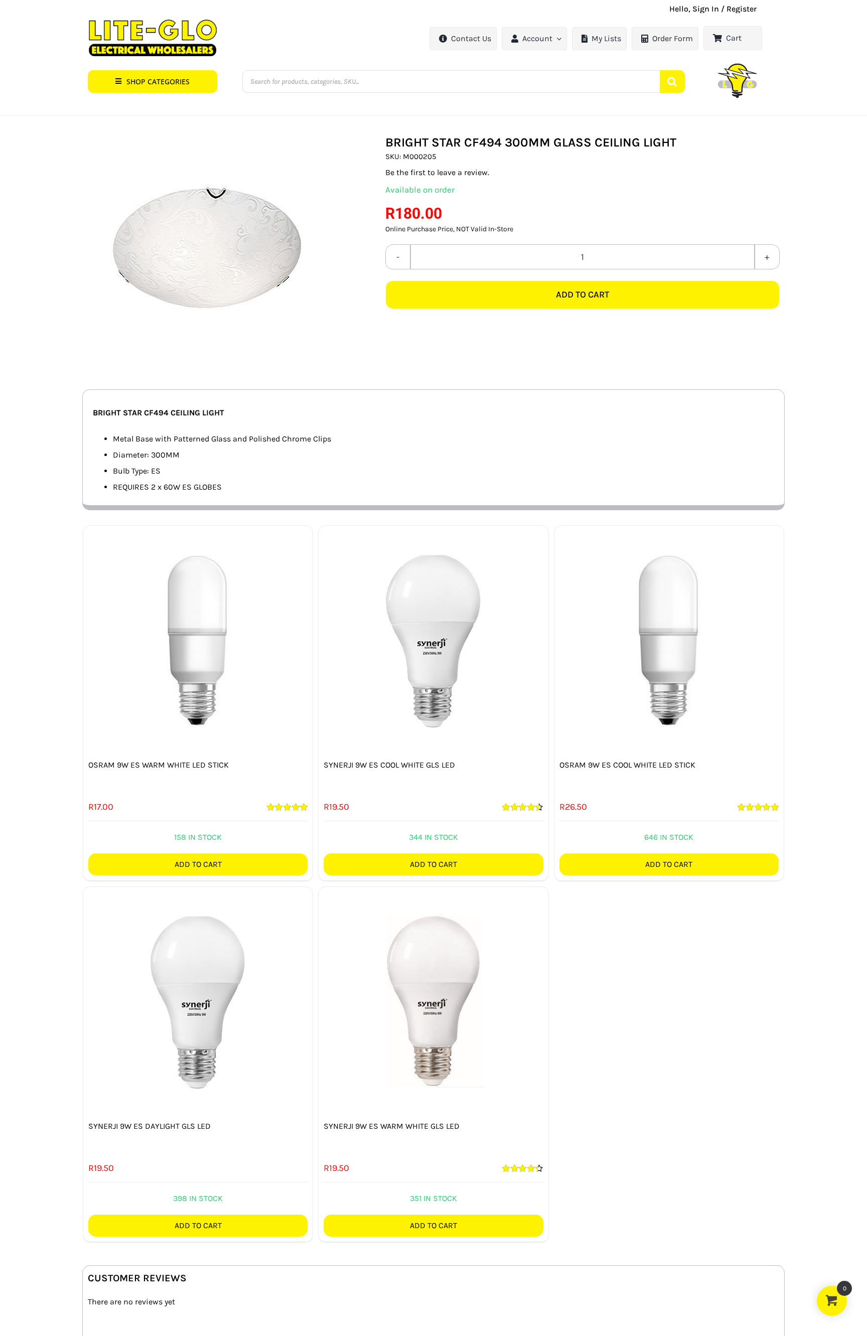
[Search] (672, 81)
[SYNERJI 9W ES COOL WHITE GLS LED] (433, 640)
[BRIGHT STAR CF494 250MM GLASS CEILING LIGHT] (207, 246)
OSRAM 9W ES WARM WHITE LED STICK (158, 765)
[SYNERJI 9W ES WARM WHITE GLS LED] (433, 1001)
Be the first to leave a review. (437, 172)
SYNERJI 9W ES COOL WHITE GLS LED (389, 765)
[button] (152, 81)
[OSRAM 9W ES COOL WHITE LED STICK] (669, 640)
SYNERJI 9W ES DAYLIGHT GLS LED (149, 1126)
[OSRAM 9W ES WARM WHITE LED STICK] (198, 640)
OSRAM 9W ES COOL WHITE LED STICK (627, 765)
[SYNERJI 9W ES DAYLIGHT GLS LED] (198, 1001)
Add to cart (582, 294)
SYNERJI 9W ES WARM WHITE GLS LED (392, 1126)
